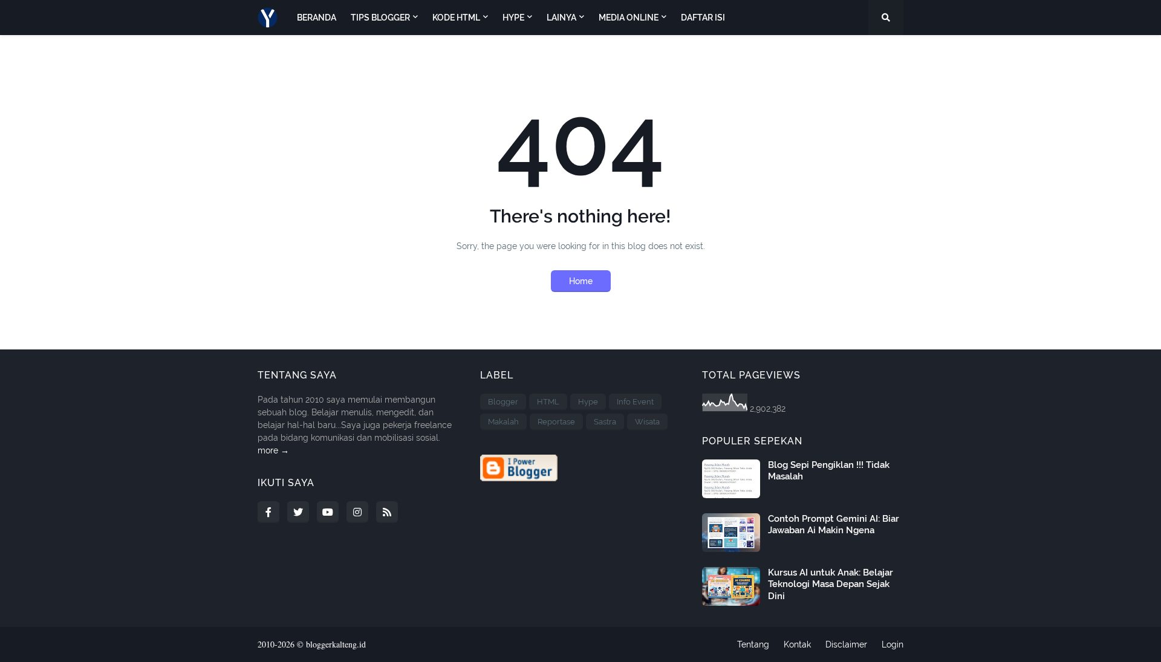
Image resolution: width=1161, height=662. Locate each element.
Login (892, 644)
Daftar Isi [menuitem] (703, 17)
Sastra (605, 421)
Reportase (556, 421)
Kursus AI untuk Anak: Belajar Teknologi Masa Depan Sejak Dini (830, 584)
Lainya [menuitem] (561, 17)
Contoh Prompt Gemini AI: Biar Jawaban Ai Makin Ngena (833, 524)
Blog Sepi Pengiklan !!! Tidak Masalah (828, 470)
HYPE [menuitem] (513, 17)
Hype (588, 401)
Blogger (503, 401)
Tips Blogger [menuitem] (380, 17)
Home (581, 281)
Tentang (753, 644)
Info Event (635, 401)
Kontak (797, 644)
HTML (548, 401)
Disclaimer (846, 644)
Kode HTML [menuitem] (456, 17)
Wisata (647, 421)
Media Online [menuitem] (629, 17)
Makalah (503, 421)
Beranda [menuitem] (316, 17)
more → (273, 450)
